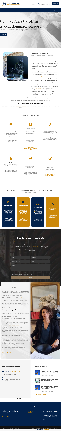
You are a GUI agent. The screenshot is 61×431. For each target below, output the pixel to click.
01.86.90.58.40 (16, 371)
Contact (3, 34)
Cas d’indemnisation (34, 10)
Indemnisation (23, 10)
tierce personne (5, 306)
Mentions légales (6, 428)
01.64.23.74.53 (30, 412)
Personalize (46, 429)
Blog (54, 10)
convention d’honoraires (8, 217)
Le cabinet (9, 10)
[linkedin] (4, 417)
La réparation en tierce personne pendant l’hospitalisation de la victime (49, 380)
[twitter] (6, 417)
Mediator (32, 145)
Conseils (16, 10)
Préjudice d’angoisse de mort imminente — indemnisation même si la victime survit (50, 372)
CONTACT (56, 3)
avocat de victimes (38, 88)
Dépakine (28, 145)
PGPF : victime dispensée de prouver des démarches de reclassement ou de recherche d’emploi (49, 387)
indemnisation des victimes (38, 78)
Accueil (3, 10)
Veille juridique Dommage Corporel (49, 375)
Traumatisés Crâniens (14, 325)
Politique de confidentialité (15, 428)
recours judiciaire (51, 213)
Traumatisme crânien (46, 10)
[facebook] (2, 417)
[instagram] (7, 417)
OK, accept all (40, 429)
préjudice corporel (39, 76)
